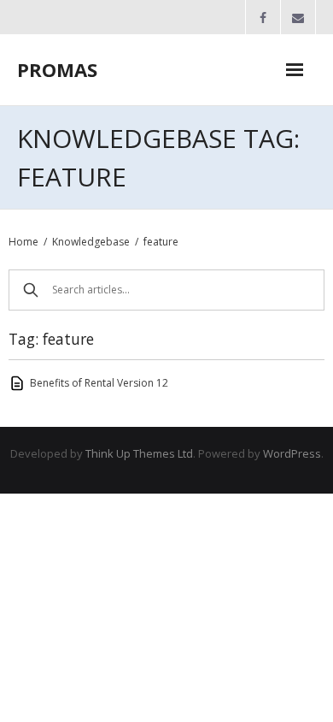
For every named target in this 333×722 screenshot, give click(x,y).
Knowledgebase (91, 241)
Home (23, 241)
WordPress (292, 453)
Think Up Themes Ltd (139, 453)
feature (160, 241)
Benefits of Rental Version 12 (99, 383)
